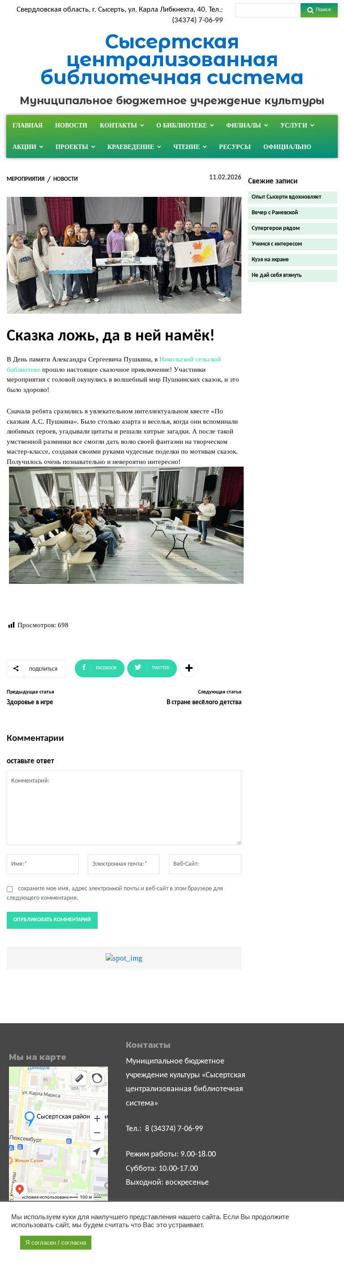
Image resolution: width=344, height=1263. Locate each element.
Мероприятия (25, 179)
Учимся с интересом (277, 244)
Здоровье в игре (30, 702)
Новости (65, 179)
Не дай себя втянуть (276, 275)
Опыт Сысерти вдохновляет (286, 197)
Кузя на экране (270, 260)
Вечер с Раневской (275, 213)
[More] (189, 668)
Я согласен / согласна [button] (56, 1242)
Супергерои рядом (276, 228)
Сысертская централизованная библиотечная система (172, 59)
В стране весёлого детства (204, 702)
